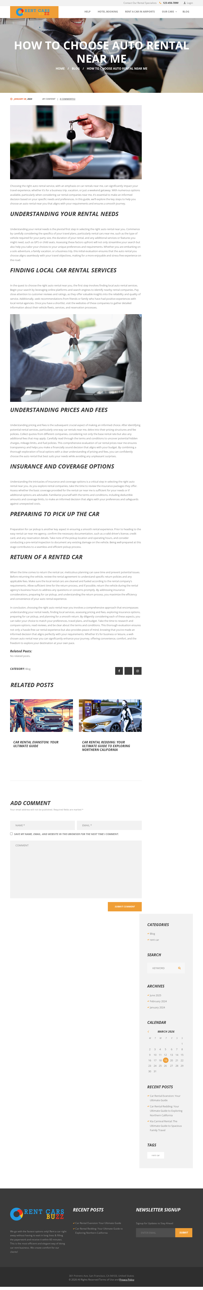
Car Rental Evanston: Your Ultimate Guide (35, 744)
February (158, 1001)
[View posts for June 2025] (149, 1031)
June (155, 995)
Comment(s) (67, 99)
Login (190, 3)
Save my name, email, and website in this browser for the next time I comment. (66, 834)
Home (60, 68)
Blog (76, 68)
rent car (154, 940)
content (50, 98)
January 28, (23, 98)
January (157, 1007)
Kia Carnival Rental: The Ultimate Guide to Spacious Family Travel (166, 1125)
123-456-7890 (170, 3)
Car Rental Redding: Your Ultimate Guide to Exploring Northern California (106, 746)
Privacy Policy (126, 1279)
